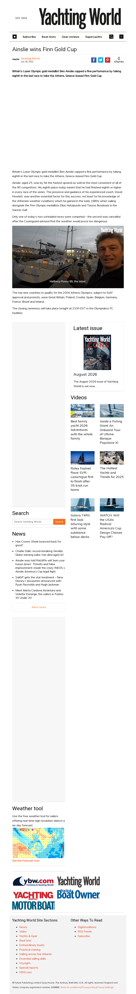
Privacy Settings (105, 987)
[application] (68, 257)
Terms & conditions (70, 987)
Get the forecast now (25, 860)
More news (39, 607)
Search (59, 521)
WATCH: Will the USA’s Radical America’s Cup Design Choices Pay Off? (111, 526)
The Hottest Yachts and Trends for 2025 (112, 472)
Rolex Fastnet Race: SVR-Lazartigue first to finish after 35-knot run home (82, 479)
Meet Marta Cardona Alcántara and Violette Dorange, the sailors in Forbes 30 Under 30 (39, 594)
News (19, 534)
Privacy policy (89, 987)
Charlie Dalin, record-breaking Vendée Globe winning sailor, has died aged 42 (39, 552)
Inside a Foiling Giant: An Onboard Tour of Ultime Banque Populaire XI (111, 432)
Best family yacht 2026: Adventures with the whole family (82, 429)
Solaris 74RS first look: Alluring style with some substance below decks (80, 526)
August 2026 (85, 374)
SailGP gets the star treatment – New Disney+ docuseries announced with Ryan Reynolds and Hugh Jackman (39, 580)
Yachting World (30, 58)
